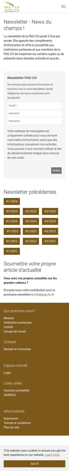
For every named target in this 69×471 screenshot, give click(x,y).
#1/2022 (11, 241)
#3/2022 (50, 241)
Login (7, 373)
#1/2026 (11, 201)
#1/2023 (12, 231)
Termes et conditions (17, 423)
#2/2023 (31, 231)
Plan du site (11, 427)
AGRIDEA (10, 395)
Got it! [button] (34, 463)
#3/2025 (50, 211)
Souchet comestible (16, 390)
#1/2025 (11, 211)
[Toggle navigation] (63, 6)
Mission (9, 318)
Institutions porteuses (18, 322)
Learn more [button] (52, 455)
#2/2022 (31, 241)
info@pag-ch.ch (44, 294)
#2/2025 (31, 211)
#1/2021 (11, 251)
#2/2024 (31, 221)
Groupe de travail (15, 331)
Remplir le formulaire (17, 349)
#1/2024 (11, 221)
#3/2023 (50, 231)
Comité (8, 327)
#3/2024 (50, 221)
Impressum (11, 418)
